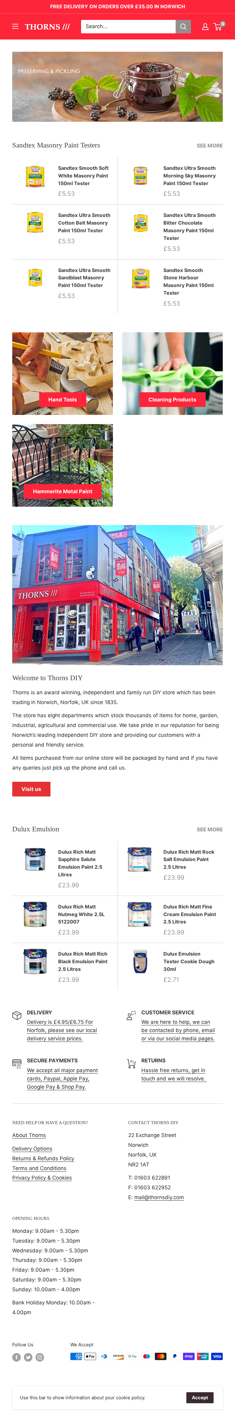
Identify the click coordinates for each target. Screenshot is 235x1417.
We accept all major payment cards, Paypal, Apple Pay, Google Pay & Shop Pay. (62, 1078)
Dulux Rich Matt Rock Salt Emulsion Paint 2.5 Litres (188, 859)
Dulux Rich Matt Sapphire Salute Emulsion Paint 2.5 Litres (80, 863)
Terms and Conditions (39, 1168)
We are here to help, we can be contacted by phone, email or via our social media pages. (178, 1030)
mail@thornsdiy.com (159, 1197)
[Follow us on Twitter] (28, 1357)
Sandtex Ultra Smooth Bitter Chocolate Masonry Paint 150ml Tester (189, 226)
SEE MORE (210, 146)
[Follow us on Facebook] (16, 1357)
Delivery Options (32, 1149)
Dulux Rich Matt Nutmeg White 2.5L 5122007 (81, 914)
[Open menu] (15, 26)
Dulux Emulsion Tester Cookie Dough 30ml (188, 961)
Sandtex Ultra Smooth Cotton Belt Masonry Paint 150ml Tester (84, 222)
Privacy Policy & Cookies (42, 1178)
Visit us (31, 789)
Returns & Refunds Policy (43, 1158)
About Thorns (29, 1135)
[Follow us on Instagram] (39, 1357)
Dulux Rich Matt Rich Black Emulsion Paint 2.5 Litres (82, 961)
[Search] (183, 26)
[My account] (205, 26)
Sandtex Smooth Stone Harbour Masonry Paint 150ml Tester (188, 281)
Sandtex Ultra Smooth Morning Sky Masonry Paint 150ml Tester (189, 175)
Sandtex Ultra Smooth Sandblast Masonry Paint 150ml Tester (84, 278)
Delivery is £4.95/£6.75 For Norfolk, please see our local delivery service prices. (62, 1030)
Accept (200, 1397)
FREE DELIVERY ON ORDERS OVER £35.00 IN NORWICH (117, 6)
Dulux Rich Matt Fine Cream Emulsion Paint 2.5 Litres (189, 914)
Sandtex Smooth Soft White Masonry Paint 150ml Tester (83, 175)
